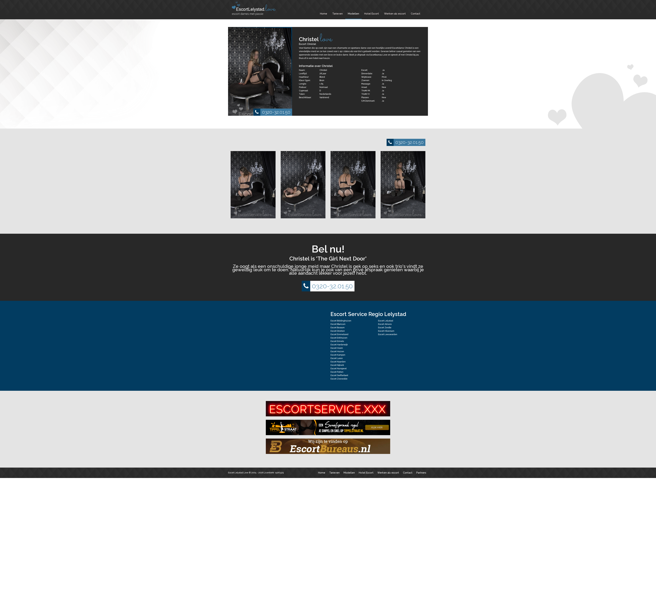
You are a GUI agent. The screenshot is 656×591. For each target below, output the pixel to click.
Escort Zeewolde (339, 379)
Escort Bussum (338, 327)
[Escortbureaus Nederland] (328, 446)
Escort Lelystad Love (238, 473)
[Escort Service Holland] (328, 408)
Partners (421, 472)
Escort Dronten (338, 331)
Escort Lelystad (385, 321)
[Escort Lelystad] (256, 8)
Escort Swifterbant (339, 375)
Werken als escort (395, 13)
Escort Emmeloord (339, 334)
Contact (415, 13)
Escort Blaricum (338, 324)
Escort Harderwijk (339, 344)
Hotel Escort (371, 13)
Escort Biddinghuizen (341, 321)
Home (323, 13)
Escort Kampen (338, 355)
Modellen (353, 13)
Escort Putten (337, 372)
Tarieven (337, 13)
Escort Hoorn (337, 348)
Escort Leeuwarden (387, 334)
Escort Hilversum (386, 331)
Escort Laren (337, 358)
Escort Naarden (338, 362)
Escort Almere (385, 324)
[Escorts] (328, 427)
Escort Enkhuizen (339, 338)
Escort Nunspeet (339, 368)
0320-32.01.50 (276, 112)
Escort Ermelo (337, 341)
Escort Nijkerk (337, 365)
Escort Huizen (337, 351)
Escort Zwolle (384, 327)
